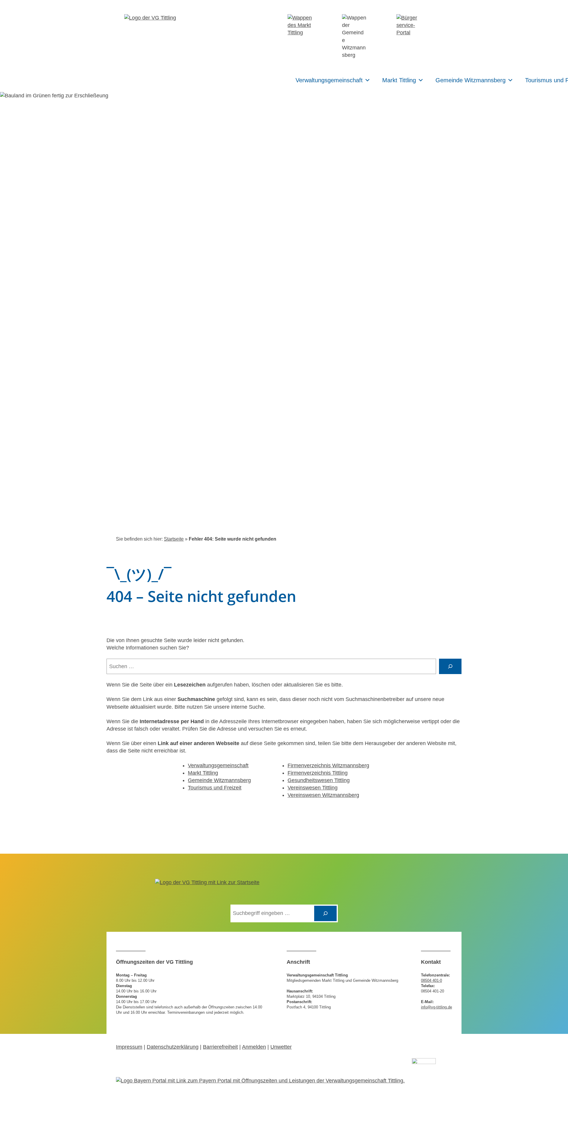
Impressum (129, 1047)
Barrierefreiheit (220, 1047)
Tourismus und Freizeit (214, 788)
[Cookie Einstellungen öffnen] (13, 1125)
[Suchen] (325, 913)
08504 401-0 (431, 980)
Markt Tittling (399, 80)
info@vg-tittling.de (436, 1007)
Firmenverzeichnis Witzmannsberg (328, 765)
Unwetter (281, 1047)
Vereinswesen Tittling (313, 788)
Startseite (174, 538)
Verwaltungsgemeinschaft (329, 80)
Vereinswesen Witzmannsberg (323, 795)
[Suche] (450, 666)
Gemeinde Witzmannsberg (470, 80)
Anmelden (254, 1047)
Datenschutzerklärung (173, 1047)
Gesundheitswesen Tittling (319, 780)
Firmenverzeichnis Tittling (318, 773)
